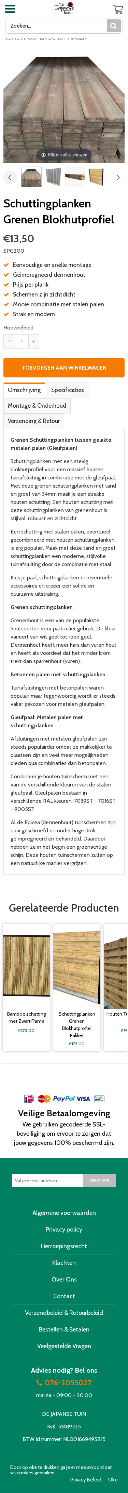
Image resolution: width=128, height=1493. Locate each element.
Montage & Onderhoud (37, 405)
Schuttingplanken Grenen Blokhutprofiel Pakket (77, 1024)
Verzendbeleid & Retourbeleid (64, 1313)
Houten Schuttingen (55, 37)
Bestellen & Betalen (64, 1329)
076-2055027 (68, 1383)
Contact (64, 1296)
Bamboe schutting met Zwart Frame (26, 1017)
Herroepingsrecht (64, 1246)
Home (11, 37)
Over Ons (64, 1279)
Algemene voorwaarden (64, 1213)
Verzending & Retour (34, 421)
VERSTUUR (99, 1180)
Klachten (64, 1263)
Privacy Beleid (85, 1480)
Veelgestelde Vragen (64, 1346)
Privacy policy (64, 1229)
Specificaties (67, 390)
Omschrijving (24, 390)
